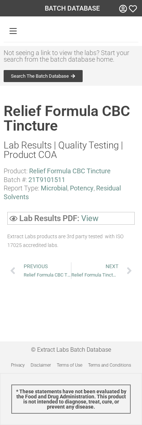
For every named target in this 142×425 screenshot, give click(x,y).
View (90, 218)
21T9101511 (46, 179)
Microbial (54, 188)
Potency (82, 188)
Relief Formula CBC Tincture (70, 171)
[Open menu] (13, 31)
